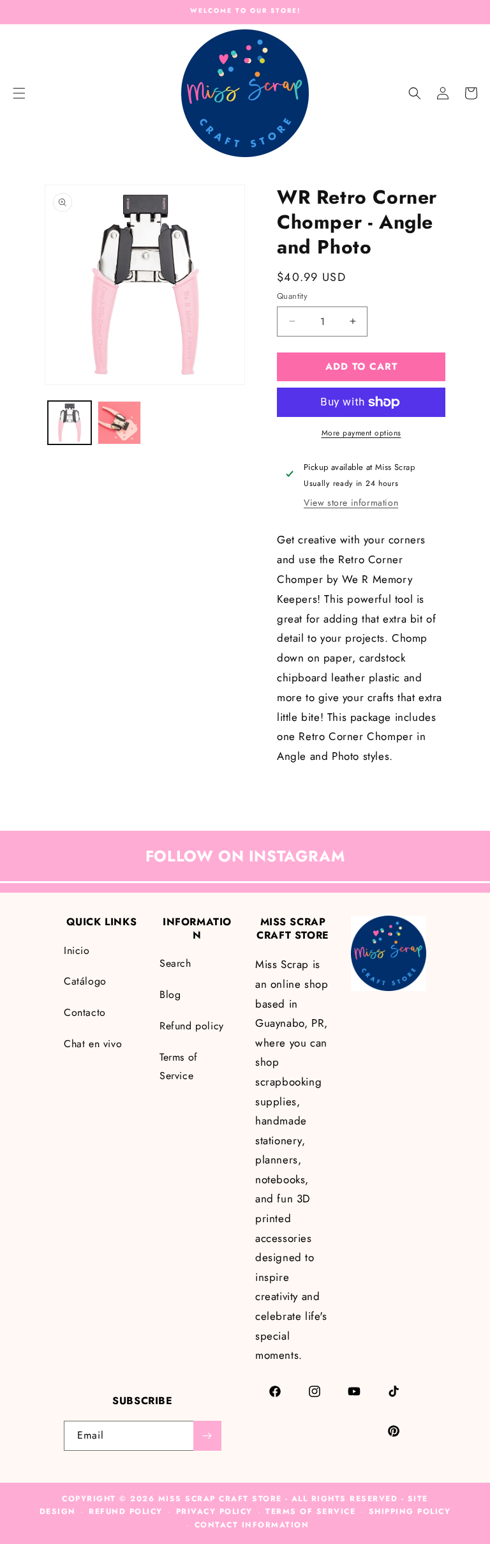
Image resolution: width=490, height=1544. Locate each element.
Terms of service (310, 1511)
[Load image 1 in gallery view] (69, 422)
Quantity (292, 296)
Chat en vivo (93, 1043)
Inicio (77, 950)
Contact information (252, 1525)
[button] (415, 93)
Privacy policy (214, 1511)
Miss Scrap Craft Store (220, 1498)
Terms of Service (179, 1066)
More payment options (361, 433)
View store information (351, 502)
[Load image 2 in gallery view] (119, 422)
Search (175, 963)
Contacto (85, 1012)
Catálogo (85, 981)
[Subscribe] (207, 1436)
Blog (170, 994)
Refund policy (192, 1025)
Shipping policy (410, 1511)
